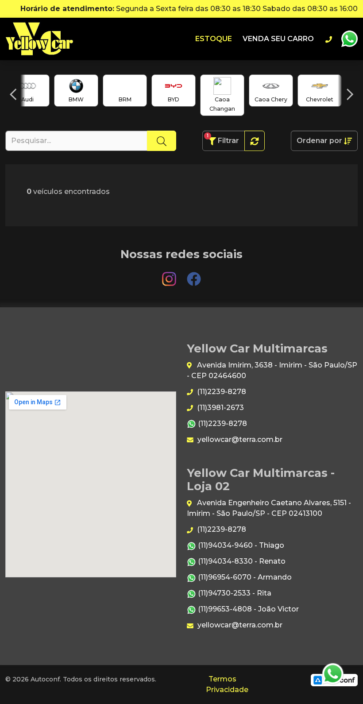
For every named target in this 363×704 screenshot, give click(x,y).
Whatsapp (349, 39)
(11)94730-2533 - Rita (233, 593)
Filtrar (223, 139)
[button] (13, 94)
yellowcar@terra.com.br (239, 439)
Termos (222, 679)
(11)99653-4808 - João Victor (247, 609)
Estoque (213, 39)
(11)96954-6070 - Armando (244, 577)
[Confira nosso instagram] (170, 275)
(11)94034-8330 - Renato (241, 561)
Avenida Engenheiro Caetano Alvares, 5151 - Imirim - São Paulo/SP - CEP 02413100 (269, 508)
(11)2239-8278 (220, 391)
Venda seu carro (278, 39)
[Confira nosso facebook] (193, 275)
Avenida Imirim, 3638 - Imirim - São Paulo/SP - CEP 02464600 (272, 370)
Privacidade (227, 689)
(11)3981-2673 (219, 407)
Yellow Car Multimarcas (39, 39)
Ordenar (319, 140)
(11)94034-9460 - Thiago (240, 545)
